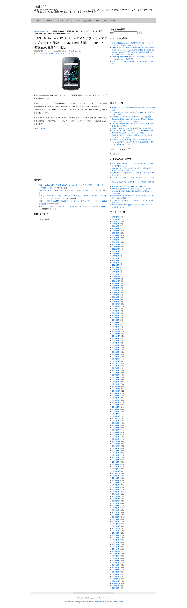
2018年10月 (116, 336)
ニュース (48, 20)
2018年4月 (116, 350)
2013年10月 (116, 473)
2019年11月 (116, 306)
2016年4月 (116, 405)
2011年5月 (116, 540)
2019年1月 (116, 329)
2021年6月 (116, 265)
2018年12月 (116, 331)
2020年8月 (116, 285)
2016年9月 (116, 393)
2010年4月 (116, 569)
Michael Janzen (117, 601)
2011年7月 (116, 535)
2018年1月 (116, 356)
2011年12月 (116, 524)
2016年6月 (116, 400)
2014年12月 (116, 441)
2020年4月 (116, 295)
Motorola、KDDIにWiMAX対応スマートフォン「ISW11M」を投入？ (66, 190)
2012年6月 (116, 510)
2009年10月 (116, 583)
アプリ (70, 20)
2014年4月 (116, 459)
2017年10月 (116, 363)
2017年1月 (116, 384)
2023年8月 (116, 226)
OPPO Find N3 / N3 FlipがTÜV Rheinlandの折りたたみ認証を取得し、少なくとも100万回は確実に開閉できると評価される (133, 48)
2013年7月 (116, 480)
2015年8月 (116, 423)
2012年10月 (116, 501)
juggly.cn (40, 6)
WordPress (84, 601)
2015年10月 (116, 418)
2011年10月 (116, 528)
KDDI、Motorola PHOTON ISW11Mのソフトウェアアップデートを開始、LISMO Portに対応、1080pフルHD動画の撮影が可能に (70, 43)
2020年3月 (116, 297)
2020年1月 (116, 301)
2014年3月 (116, 462)
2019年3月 (116, 324)
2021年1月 (116, 274)
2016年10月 (116, 391)
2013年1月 (116, 494)
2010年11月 (116, 553)
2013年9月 (116, 476)
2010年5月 (116, 567)
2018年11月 (116, 334)
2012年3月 (116, 517)
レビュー (59, 20)
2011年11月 (116, 526)
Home (36, 31)
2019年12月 (116, 304)
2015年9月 (116, 421)
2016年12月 (116, 386)
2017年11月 (116, 361)
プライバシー (109, 20)
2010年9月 (116, 558)
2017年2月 (116, 382)
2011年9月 (116, 530)
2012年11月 (116, 498)
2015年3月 (116, 434)
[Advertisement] (70, 154)
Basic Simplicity (99, 601)
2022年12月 (116, 244)
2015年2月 (116, 437)
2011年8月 (116, 533)
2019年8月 (116, 313)
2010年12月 (116, 551)
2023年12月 (116, 217)
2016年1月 (116, 411)
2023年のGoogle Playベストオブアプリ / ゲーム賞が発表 (131, 117)
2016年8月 (116, 395)
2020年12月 (116, 276)
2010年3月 (116, 572)
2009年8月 (116, 588)
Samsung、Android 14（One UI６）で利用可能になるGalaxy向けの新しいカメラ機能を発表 (133, 57)
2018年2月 (116, 354)
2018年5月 (116, 347)
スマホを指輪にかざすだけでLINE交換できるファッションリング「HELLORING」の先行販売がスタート (133, 44)
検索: (112, 33)
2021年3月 (116, 269)
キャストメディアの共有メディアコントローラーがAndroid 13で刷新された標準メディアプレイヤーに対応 (132, 131)
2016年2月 (116, 409)
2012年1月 (116, 521)
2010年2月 (116, 574)
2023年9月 (116, 224)
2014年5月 (116, 457)
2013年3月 (116, 489)
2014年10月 (116, 446)
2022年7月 (116, 256)
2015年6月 (116, 427)
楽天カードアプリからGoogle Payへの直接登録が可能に (131, 139)
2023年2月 (116, 240)
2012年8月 (116, 505)
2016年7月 (116, 398)
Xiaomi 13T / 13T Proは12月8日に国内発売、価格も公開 (131, 128)
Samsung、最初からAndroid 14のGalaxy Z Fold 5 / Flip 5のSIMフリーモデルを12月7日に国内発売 (132, 120)
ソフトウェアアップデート (72, 53)
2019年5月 (116, 320)
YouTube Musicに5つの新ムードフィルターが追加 (129, 186)
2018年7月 (116, 343)
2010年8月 (116, 560)
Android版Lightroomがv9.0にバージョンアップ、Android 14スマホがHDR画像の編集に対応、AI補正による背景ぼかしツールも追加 (133, 191)
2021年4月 (116, 267)
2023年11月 (116, 219)
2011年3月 (116, 544)
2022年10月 (116, 249)
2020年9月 (116, 283)
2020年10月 (116, 281)
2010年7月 (116, 563)
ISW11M (48, 53)
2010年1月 (116, 576)
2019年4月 (116, 322)
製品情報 (87, 20)
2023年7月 (116, 228)
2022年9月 (116, 251)
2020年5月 (116, 292)
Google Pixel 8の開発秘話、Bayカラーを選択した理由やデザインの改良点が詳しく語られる (133, 53)
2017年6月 (116, 372)
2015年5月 (116, 430)
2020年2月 (116, 299)
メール (97, 20)
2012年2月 (116, 519)
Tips (78, 20)
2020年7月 (116, 288)
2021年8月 (116, 262)
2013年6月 (116, 482)
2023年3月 (116, 237)
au (43, 53)
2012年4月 (116, 514)
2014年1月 (116, 466)
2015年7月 (116, 425)
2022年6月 (116, 258)
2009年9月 (116, 585)
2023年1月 (116, 242)
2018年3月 (116, 352)
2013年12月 (116, 469)
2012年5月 (116, 512)
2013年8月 (116, 478)
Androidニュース (45, 31)
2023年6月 (116, 230)
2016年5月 (116, 402)
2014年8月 (116, 450)
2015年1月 (116, 439)
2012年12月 (116, 496)
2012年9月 (116, 503)
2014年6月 (116, 455)
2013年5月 (116, 485)
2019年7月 (116, 315)
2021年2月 (116, 272)
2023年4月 (116, 235)
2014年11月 (116, 443)
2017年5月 (116, 375)
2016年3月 (116, 407)
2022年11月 (116, 246)
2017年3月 (116, 379)
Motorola (59, 53)
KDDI (53, 53)
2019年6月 (116, 317)
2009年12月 (116, 579)
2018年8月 (116, 340)
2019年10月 (116, 308)
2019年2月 (116, 327)
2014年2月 (116, 464)
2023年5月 (116, 233)
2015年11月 (116, 416)
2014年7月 (116, 453)
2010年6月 (116, 565)
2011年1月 (116, 549)
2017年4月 (116, 377)
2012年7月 (116, 508)
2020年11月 (116, 279)
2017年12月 (116, 359)
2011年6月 (116, 537)
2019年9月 (116, 311)
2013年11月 (116, 471)
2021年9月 (116, 260)
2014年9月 (116, 448)
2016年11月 (116, 388)
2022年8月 (116, 253)
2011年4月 (116, 542)
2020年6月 (116, 290)
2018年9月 (116, 338)
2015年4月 (116, 432)
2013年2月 (116, 492)
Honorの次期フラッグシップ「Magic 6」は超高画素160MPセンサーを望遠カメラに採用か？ (133, 143)
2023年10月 (116, 221)
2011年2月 (116, 547)
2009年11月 (116, 581)
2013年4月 (116, 487)
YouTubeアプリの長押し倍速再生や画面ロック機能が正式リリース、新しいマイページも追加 (132, 169)
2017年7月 (116, 370)
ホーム (38, 20)
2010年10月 (116, 556)
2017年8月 (116, 368)
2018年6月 (116, 345)
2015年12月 (116, 414)
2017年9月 (116, 366)
